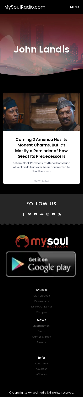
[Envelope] (53, 214)
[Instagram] (47, 214)
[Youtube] (35, 214)
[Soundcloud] (41, 214)
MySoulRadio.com (25, 7)
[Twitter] (29, 214)
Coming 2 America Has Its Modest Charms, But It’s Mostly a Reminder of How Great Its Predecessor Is (41, 148)
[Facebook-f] (23, 214)
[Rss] (59, 214)
